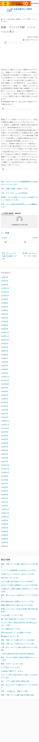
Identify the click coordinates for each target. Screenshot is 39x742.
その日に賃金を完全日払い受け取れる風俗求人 (18, 654)
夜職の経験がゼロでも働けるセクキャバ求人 (17, 605)
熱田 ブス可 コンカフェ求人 (12, 664)
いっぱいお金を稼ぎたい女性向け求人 (19, 10)
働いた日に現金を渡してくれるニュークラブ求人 (18, 619)
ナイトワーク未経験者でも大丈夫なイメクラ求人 (18, 570)
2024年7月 (4, 351)
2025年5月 (4, 314)
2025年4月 (4, 318)
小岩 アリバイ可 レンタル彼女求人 (14, 193)
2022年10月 (5, 428)
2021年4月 (4, 494)
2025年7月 (4, 307)
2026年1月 (4, 285)
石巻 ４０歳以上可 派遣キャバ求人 (14, 691)
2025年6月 (4, 310)
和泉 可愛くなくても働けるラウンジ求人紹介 (18, 640)
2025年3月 (4, 321)
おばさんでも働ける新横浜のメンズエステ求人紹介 (19, 585)
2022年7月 (4, 439)
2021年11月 (5, 469)
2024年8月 (4, 347)
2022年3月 (4, 454)
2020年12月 (5, 509)
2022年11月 (5, 425)
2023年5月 (4, 402)
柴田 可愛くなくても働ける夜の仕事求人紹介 (18, 695)
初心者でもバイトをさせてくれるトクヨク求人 (18, 574)
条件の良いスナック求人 (10, 578)
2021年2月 (4, 502)
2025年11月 (5, 292)
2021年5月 (4, 491)
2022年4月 (4, 450)
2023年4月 (4, 406)
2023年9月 (4, 388)
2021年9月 (4, 476)
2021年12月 (5, 465)
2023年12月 (5, 377)
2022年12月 (5, 421)
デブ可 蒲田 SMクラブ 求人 (10, 629)
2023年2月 (4, 413)
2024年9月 (4, 343)
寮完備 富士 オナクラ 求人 (10, 636)
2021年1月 (4, 506)
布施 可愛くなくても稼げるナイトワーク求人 (18, 644)
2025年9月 (4, 299)
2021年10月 (5, 472)
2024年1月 (4, 373)
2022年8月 (4, 436)
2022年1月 (4, 461)
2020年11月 (5, 513)
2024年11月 (5, 336)
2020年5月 (4, 535)
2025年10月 (5, 296)
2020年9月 (4, 520)
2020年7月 (4, 528)
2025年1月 (4, 329)
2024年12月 (5, 332)
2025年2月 (4, 325)
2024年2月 (4, 369)
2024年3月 (4, 365)
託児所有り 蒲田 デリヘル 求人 (12, 671)
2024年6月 (4, 354)
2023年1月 (4, 417)
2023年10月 (5, 384)
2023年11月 (5, 380)
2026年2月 (4, 281)
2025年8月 (4, 303)
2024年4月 (4, 362)
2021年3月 (4, 498)
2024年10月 (5, 340)
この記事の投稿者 (7, 213)
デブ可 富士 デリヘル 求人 (10, 667)
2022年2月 (4, 458)
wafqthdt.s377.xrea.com (31, 40)
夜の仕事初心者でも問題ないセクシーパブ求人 (18, 601)
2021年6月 (4, 487)
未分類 (7, 233)
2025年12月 (5, 288)
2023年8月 (4, 391)
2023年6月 (4, 399)
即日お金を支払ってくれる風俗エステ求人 (16, 632)
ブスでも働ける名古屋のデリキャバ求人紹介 (17, 581)
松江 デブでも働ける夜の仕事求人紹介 (15, 681)
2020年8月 (4, 524)
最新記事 (18, 213)
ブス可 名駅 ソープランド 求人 (12, 615)
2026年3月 (4, 277)
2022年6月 (4, 443)
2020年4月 (4, 539)
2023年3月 (4, 410)
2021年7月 (4, 483)
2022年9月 (4, 432)
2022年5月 (4, 447)
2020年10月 (5, 517)
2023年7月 (4, 395)
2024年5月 (4, 358)
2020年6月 (4, 531)
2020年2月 (4, 546)
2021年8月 (4, 480)
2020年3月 (4, 542)
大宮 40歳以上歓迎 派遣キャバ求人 (14, 189)
